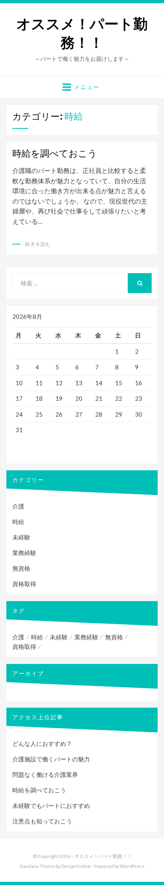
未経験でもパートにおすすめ (51, 805)
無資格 (21, 568)
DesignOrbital (76, 866)
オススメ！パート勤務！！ (82, 33)
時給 (18, 521)
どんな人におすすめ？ (42, 743)
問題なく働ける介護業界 (45, 774)
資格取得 (24, 583)
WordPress (132, 866)
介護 (18, 506)
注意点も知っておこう (42, 821)
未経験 (21, 537)
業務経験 (24, 552)
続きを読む (38, 244)
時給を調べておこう (54, 153)
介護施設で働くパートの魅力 (51, 759)
